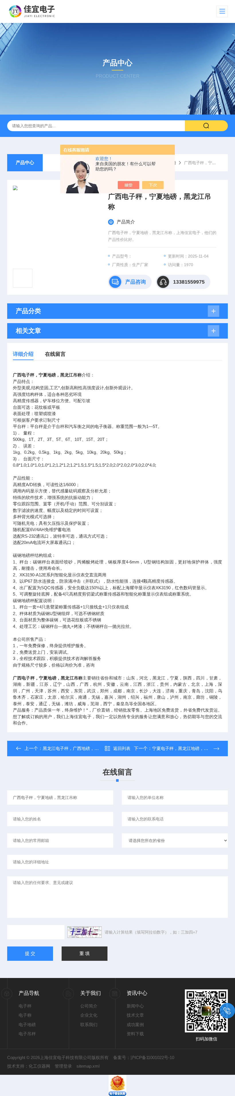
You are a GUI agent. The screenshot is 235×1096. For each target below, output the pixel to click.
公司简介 (88, 1005)
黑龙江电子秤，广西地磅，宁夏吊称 (77, 748)
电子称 (25, 1015)
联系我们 (88, 1024)
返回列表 (121, 748)
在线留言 (55, 354)
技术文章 (135, 1015)
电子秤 (25, 1005)
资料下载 (135, 1033)
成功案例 (135, 1024)
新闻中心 (135, 1005)
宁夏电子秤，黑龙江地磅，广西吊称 (186, 748)
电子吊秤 (27, 1033)
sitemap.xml (88, 1066)
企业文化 (88, 1015)
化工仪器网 (39, 1066)
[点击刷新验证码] (84, 932)
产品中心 (25, 162)
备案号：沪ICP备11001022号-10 (143, 1057)
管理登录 (63, 1066)
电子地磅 (27, 1024)
